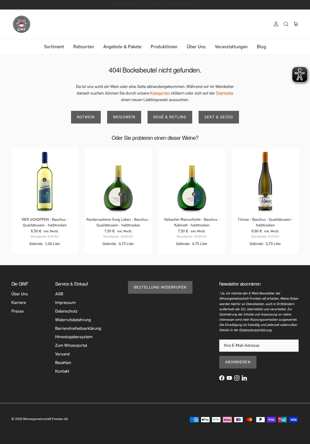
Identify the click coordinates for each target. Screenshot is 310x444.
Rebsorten (83, 46)
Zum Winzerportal (71, 345)
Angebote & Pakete (122, 46)
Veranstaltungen (231, 46)
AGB (59, 293)
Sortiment (54, 46)
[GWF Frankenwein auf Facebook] (221, 378)
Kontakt (62, 371)
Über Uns (196, 46)
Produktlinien (164, 46)
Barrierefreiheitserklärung (78, 328)
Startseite (224, 93)
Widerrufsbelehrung (73, 319)
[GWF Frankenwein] (21, 24)
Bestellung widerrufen (160, 287)
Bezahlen (63, 362)
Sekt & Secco (218, 117)
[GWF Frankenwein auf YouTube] (229, 378)
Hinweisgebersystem (74, 336)
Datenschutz (66, 311)
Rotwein (86, 117)
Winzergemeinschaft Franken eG (45, 419)
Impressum (65, 302)
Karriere (18, 302)
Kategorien (160, 93)
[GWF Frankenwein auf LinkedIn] (244, 378)
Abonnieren (238, 362)
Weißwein (124, 117)
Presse (17, 311)
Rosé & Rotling (169, 117)
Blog (261, 46)
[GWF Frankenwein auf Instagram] (236, 378)
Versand (62, 354)
